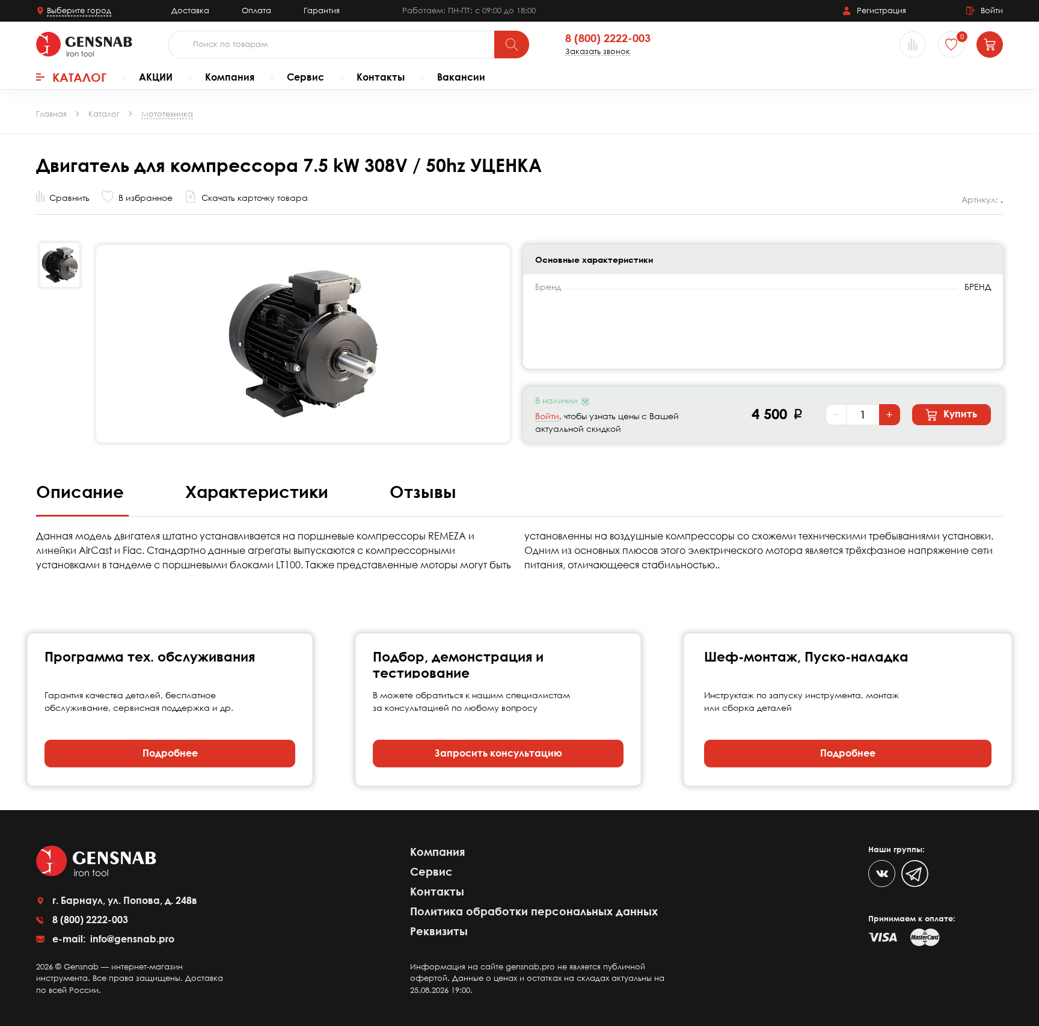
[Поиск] (511, 44)
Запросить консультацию (498, 753)
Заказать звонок (597, 51)
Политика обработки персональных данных (534, 911)
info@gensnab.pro (131, 939)
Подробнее (170, 753)
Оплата (256, 10)
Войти (547, 416)
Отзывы (423, 491)
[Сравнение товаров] (913, 44)
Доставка (190, 10)
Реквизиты (439, 931)
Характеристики (259, 491)
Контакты (381, 77)
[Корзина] (989, 44)
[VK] (881, 873)
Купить (959, 414)
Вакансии (461, 77)
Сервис (305, 77)
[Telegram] (914, 873)
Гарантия (322, 10)
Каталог (79, 77)
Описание (82, 491)
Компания (229, 77)
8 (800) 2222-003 (608, 38)
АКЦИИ (156, 77)
